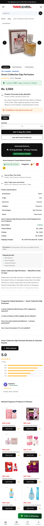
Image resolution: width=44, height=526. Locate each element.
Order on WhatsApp (31, 516)
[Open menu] (3, 7)
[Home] (22, 7)
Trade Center (29, 67)
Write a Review (11, 348)
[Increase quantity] (41, 126)
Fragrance (6, 67)
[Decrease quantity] (2, 126)
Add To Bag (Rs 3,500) (22, 132)
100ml (5, 118)
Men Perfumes (17, 67)
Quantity (4, 123)
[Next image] (39, 43)
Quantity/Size (5, 115)
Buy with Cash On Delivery (22, 137)
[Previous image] (5, 43)
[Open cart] (41, 7)
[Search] (40, 13)
